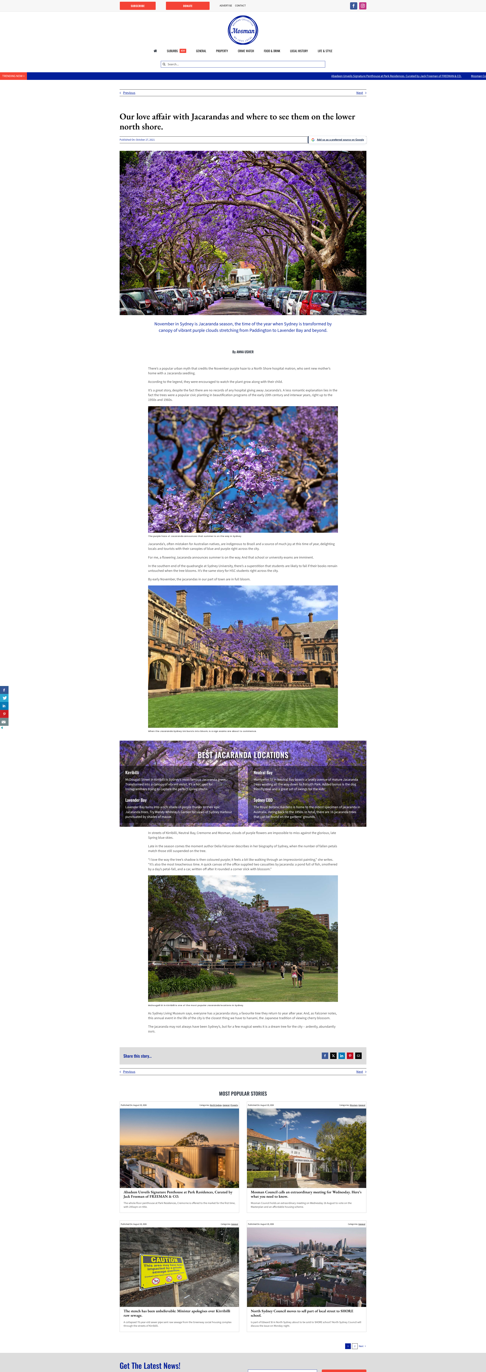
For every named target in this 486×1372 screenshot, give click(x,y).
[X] (333, 1056)
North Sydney (216, 1105)
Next (359, 92)
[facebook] (353, 5)
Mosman (353, 1105)
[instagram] (362, 5)
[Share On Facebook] (4, 690)
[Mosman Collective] (243, 17)
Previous (129, 92)
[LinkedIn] (342, 1056)
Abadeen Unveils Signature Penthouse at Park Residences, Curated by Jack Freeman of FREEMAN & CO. (238, 76)
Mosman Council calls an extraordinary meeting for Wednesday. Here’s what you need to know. (373, 76)
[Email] (358, 1056)
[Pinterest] (350, 1056)
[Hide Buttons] (2, 728)
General (226, 1105)
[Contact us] (4, 722)
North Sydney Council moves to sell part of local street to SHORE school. (302, 1313)
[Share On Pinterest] (4, 714)
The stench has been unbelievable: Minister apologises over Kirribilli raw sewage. (177, 1313)
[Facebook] (325, 1056)
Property (234, 1105)
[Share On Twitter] (4, 698)
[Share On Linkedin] (4, 706)
